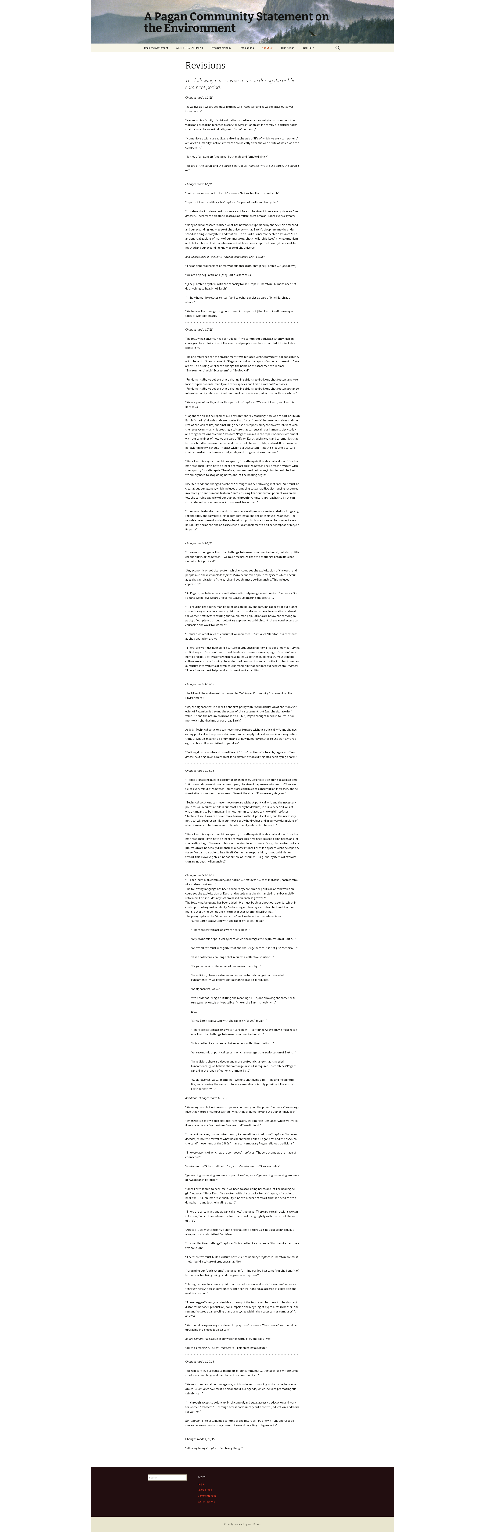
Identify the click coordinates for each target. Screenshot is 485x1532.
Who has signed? (221, 48)
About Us (267, 48)
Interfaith (308, 48)
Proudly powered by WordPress (242, 1524)
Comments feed (207, 1495)
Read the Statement (156, 48)
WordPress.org (206, 1501)
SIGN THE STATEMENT (189, 48)
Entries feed (205, 1490)
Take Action (287, 48)
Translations (246, 48)
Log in (201, 1484)
